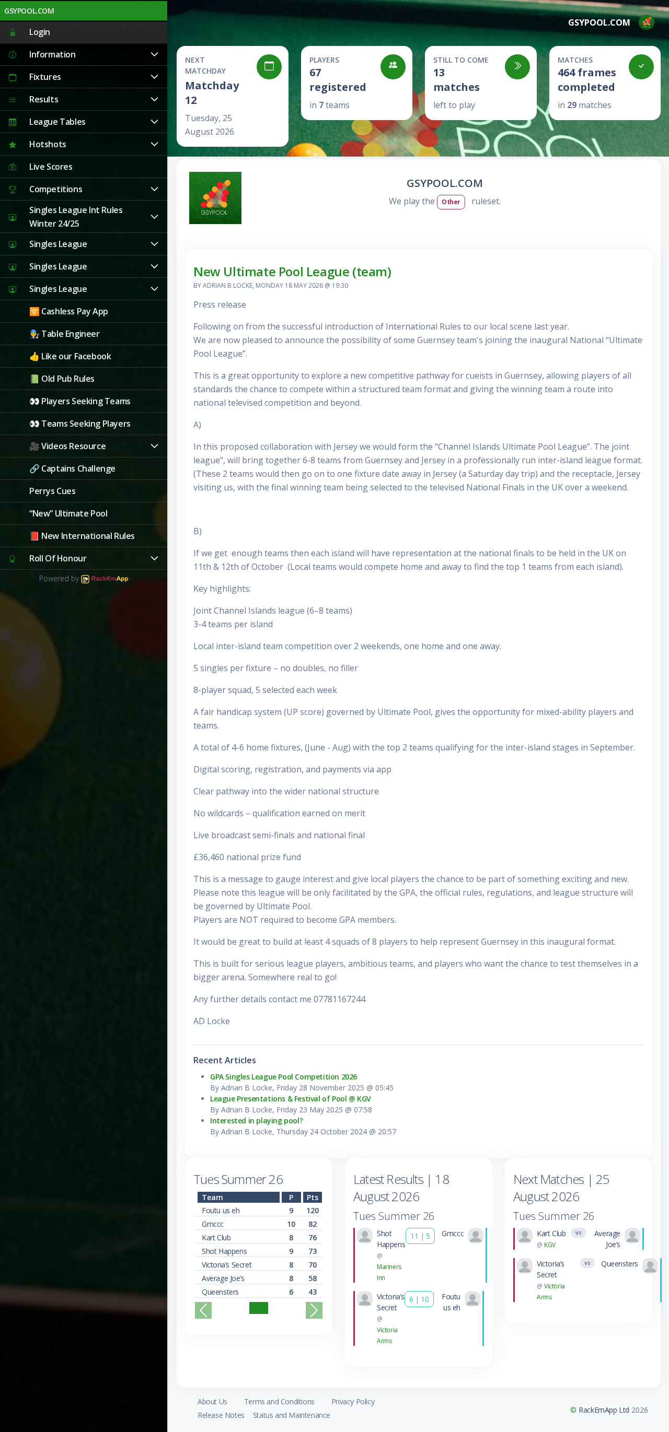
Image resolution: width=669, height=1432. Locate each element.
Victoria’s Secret (226, 1265)
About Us (212, 1401)
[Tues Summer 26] (259, 1308)
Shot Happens (224, 1251)
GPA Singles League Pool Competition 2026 (283, 1077)
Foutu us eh (221, 1210)
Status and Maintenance (291, 1415)
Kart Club (216, 1237)
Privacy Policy (352, 1401)
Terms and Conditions (279, 1401)
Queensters (220, 1292)
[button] (83, 54)
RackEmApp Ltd (604, 1410)
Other (451, 201)
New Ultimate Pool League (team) (292, 271)
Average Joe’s (223, 1278)
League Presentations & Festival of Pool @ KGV (290, 1099)
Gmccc (213, 1224)
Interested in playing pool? (256, 1120)
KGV (550, 1244)
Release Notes (221, 1415)
